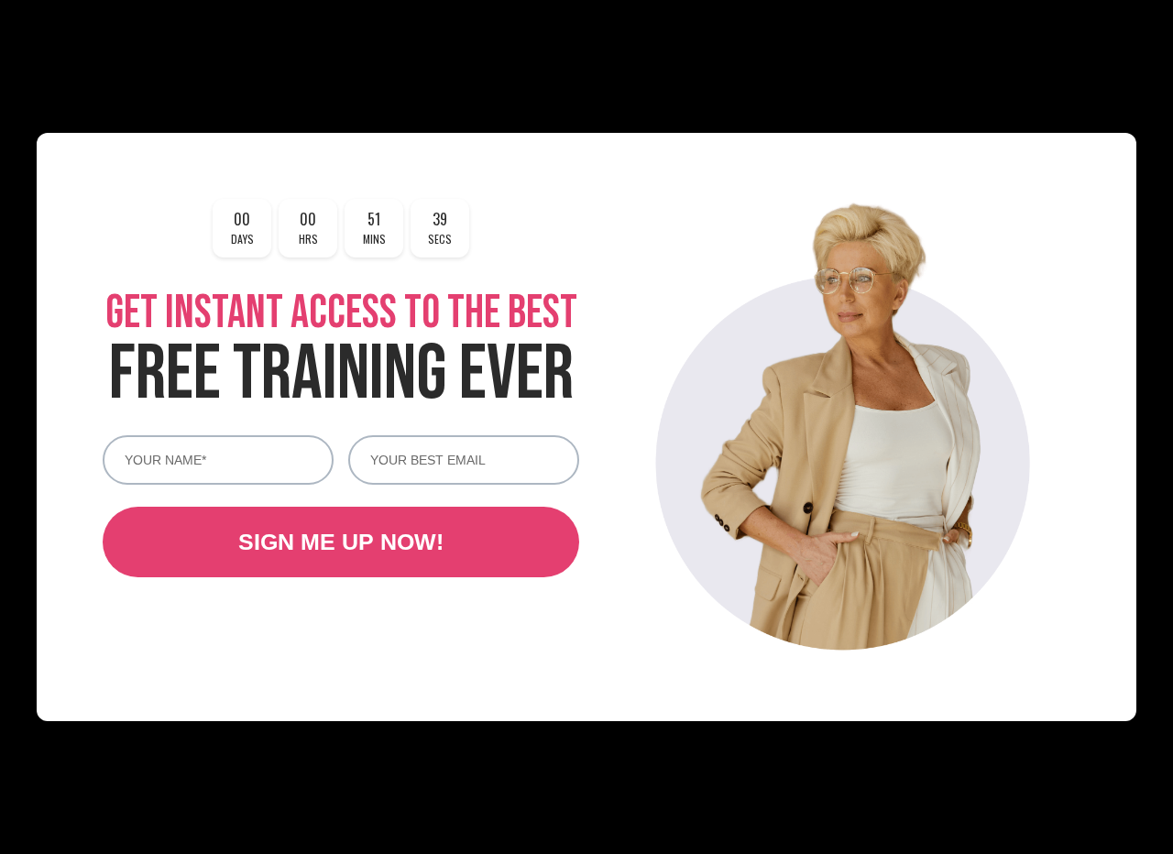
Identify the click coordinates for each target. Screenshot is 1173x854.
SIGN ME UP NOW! (341, 541)
